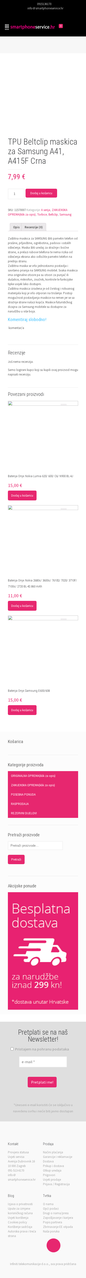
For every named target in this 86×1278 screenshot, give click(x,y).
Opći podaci (51, 1209)
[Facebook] (33, 14)
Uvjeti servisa (16, 1157)
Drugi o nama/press (56, 1213)
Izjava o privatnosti (20, 1204)
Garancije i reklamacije (57, 1157)
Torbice (42, 214)
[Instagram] (52, 14)
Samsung (65, 214)
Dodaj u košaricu (41, 193)
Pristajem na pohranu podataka (41, 1049)
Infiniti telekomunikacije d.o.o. (29, 1264)
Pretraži (16, 859)
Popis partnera (52, 1222)
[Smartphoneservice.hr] (30, 27)
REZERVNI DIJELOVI (24, 813)
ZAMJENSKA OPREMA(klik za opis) (33, 785)
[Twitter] (40, 14)
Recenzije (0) (34, 227)
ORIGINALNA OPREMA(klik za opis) (33, 776)
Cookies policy (17, 1222)
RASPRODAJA (20, 804)
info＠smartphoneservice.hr (45, 8)
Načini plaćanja (53, 1152)
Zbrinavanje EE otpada (58, 1227)
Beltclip (53, 214)
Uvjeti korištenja (18, 1218)
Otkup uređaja (52, 1170)
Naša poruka (51, 1231)
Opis (16, 227)
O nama (48, 1204)
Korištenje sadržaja (20, 1227)
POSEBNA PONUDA (23, 794)
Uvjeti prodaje (52, 1180)
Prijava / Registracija (56, 1184)
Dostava (48, 1161)
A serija (45, 210)
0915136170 (44, 4)
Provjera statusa (18, 1152)
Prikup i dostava (53, 1166)
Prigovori (49, 1175)
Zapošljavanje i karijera (58, 1218)
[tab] (16, 227)
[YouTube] (46, 14)
